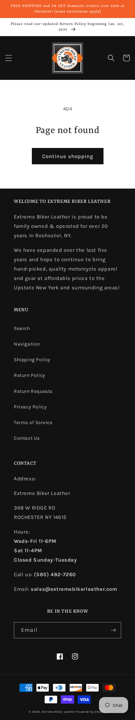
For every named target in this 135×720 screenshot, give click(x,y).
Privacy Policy (30, 407)
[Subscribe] (113, 630)
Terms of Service (33, 422)
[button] (8, 58)
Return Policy (29, 375)
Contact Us (27, 438)
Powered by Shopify (91, 711)
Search (22, 328)
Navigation (27, 344)
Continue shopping (67, 156)
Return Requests (33, 391)
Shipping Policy (32, 360)
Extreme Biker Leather (58, 711)
